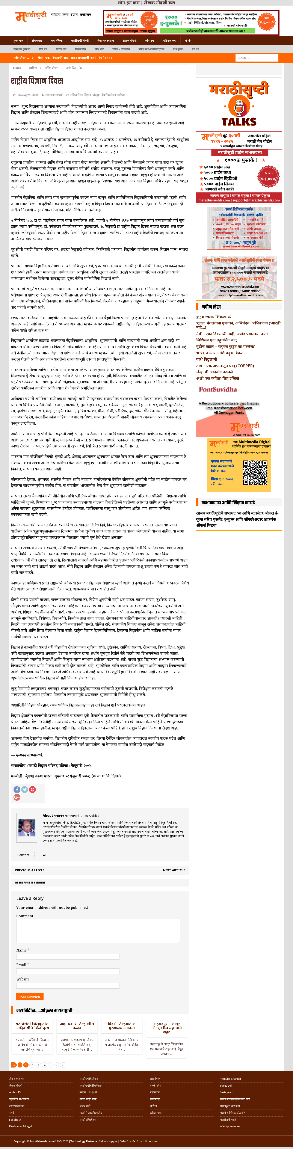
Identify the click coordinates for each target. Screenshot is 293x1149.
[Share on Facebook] (17, 789)
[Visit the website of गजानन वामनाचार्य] (44, 855)
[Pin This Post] (32, 789)
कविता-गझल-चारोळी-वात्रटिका (151, 49)
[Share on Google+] (17, 797)
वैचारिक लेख (61, 49)
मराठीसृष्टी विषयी (80, 40)
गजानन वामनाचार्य (53, 95)
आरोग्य (153, 1106)
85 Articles (92, 816)
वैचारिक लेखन (109, 95)
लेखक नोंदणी (129, 40)
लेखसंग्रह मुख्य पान (22, 49)
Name (22, 950)
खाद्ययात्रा (155, 1099)
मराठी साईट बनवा (88, 1099)
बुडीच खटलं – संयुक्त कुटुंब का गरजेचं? (225, 346)
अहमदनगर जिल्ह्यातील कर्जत (77, 1025)
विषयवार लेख (80, 49)
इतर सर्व (195, 49)
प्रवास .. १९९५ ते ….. (90, 1092)
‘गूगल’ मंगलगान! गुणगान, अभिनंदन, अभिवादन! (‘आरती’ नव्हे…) (238, 325)
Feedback (15, 1119)
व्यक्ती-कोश (155, 1085)
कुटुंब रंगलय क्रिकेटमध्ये (213, 316)
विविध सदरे (99, 49)
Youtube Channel (230, 1078)
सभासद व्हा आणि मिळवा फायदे (228, 503)
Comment (24, 916)
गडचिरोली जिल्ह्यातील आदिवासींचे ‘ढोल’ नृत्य (32, 1025)
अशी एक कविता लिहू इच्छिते (217, 378)
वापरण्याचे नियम (16, 1106)
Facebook (226, 1085)
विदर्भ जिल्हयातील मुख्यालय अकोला (122, 1025)
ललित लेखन (76, 95)
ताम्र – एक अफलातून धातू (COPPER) (225, 365)
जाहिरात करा (169, 40)
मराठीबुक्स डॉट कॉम (230, 1106)
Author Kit (15, 1092)
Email (21, 965)
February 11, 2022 (27, 95)
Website (23, 979)
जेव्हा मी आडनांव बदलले (214, 371)
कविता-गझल (156, 1112)
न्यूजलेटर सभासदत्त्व (19, 1099)
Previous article (29, 870)
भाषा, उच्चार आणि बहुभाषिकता (220, 352)
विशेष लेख (43, 49)
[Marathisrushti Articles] (52, 16)
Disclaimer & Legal (20, 1126)
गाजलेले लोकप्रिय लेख (91, 1112)
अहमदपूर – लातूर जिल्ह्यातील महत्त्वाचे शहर (166, 1028)
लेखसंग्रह (37, 40)
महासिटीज (155, 1092)
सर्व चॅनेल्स (56, 40)
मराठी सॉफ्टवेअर (88, 1119)
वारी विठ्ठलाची (206, 359)
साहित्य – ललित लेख (121, 49)
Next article (174, 870)
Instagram (226, 1092)
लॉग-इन (149, 40)
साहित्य (33, 68)
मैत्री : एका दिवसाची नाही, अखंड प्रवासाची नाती (232, 333)
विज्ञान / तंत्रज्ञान (92, 95)
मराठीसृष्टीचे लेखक (89, 1078)
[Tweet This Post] (24, 789)
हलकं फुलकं (178, 49)
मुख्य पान (18, 40)
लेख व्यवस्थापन (105, 40)
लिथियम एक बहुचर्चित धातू (216, 339)
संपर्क (187, 40)
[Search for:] (257, 58)
